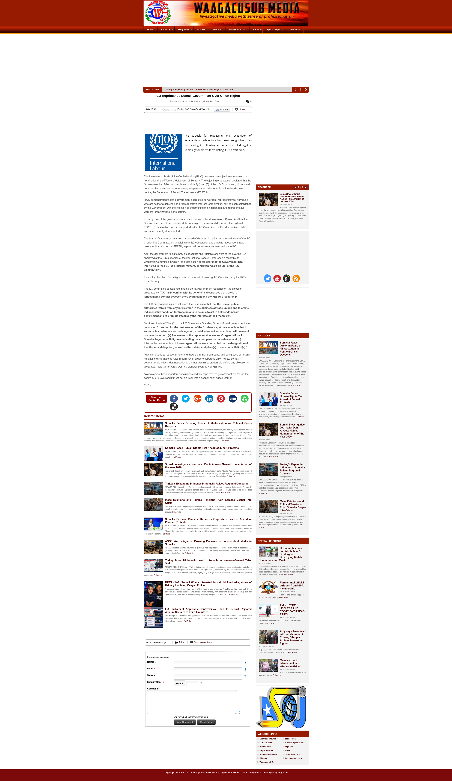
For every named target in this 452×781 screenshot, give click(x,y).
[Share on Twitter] (187, 399)
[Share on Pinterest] (222, 399)
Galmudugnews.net (294, 743)
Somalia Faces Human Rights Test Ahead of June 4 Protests (202, 447)
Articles (204, 101)
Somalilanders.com (268, 754)
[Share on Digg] (234, 399)
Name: (150, 662)
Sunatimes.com (292, 754)
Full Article (225, 441)
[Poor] (163, 109)
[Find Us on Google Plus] (287, 281)
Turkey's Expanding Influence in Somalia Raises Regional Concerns (206, 483)
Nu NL (288, 750)
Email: (150, 668)
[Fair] (166, 109)
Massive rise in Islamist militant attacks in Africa (290, 663)
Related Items (154, 416)
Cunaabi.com (266, 743)
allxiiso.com (290, 739)
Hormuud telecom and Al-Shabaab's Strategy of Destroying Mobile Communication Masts (280, 554)
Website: (151, 675)
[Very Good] (172, 109)
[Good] (169, 109)
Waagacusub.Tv (267, 762)
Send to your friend (203, 642)
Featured (264, 187)
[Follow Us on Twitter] (268, 281)
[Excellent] (174, 109)
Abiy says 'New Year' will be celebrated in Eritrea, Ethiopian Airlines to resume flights (293, 637)
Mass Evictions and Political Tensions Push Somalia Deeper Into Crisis (201, 89)
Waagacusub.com (293, 758)
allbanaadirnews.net (269, 739)
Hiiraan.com (265, 746)
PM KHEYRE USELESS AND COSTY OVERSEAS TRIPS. (292, 610)
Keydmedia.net (266, 750)
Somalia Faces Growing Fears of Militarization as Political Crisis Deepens (290, 348)
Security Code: (155, 682)
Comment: (152, 689)
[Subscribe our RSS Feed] (296, 281)
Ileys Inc (289, 746)
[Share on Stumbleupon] (245, 399)
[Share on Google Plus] (199, 399)
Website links (267, 734)
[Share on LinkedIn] (210, 399)
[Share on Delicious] (174, 407)
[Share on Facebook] (175, 399)
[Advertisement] (184, 61)
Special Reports (269, 541)
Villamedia (264, 758)
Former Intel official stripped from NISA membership (292, 585)
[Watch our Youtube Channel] (277, 281)
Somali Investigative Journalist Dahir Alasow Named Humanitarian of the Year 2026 (292, 198)
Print (181, 642)
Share (242, 109)
